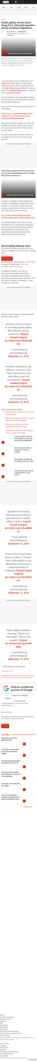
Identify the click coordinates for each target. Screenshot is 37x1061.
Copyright (3, 1045)
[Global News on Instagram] (13, 960)
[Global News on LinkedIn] (13, 973)
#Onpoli (24, 334)
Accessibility (4, 1056)
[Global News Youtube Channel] (13, 946)
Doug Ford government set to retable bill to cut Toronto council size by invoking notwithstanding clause (17, 116)
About (2, 1015)
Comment (8, 698)
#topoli (23, 383)
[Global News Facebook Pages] (13, 920)
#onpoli (26, 380)
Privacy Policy (17, 266)
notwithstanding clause (17, 90)
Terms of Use (4, 1048)
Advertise (3, 1050)
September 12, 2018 (18, 356)
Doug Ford (7, 88)
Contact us (3, 1021)
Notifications (4, 1027)
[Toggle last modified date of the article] (29, 33)
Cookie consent (5, 1035)
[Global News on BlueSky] (13, 1013)
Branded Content (5, 1019)
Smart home (4, 1029)
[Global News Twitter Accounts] (13, 933)
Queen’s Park (6, 83)
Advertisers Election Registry (9, 1031)
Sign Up (5, 726)
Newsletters (4, 1025)
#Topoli (14, 337)
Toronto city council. (13, 93)
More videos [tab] (18, 409)
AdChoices (33, 1059)
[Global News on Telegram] (13, 1000)
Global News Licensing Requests (11, 1033)
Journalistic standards (19, 695)
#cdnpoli (22, 337)
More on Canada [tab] (7, 409)
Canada (3, 19)
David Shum (12, 32)
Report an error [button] (19, 701)
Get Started (7, 258)
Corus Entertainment (6, 1054)
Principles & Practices (7, 1017)
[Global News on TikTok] (13, 986)
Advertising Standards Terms (9, 1052)
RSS (1, 1023)
